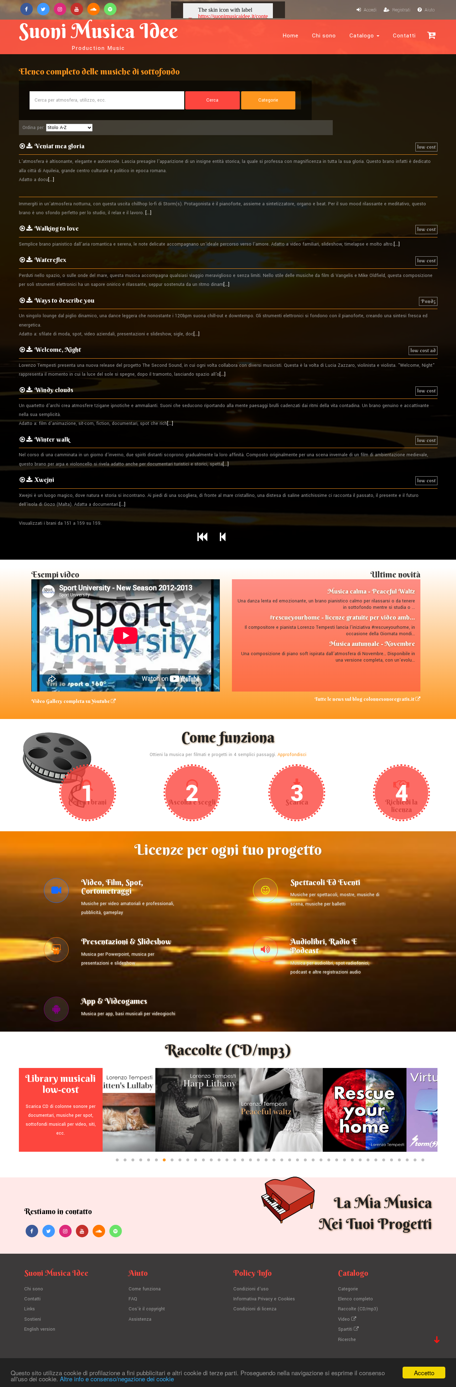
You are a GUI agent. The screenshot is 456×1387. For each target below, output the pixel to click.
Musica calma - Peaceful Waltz (371, 591)
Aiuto (429, 10)
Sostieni (32, 1319)
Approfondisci (292, 754)
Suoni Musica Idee (98, 35)
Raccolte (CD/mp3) (358, 1309)
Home (291, 36)
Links (29, 1309)
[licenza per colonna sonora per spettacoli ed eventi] (265, 892)
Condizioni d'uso (251, 1289)
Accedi (370, 10)
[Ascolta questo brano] (22, 146)
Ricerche (347, 1339)
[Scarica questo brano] (29, 146)
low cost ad (423, 350)
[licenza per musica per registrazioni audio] (265, 951)
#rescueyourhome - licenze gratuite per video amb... (342, 617)
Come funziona (145, 1289)
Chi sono (324, 36)
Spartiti (346, 1329)
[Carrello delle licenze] (431, 35)
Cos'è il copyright (147, 1309)
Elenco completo (355, 1299)
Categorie (348, 1289)
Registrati (400, 10)
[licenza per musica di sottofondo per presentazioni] (56, 951)
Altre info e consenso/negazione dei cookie (117, 1378)
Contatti (404, 36)
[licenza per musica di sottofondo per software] (56, 1011)
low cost (426, 147)
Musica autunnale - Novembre (372, 643)
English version (39, 1329)
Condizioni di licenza (254, 1309)
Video (344, 1319)
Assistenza (140, 1319)
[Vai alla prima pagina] (202, 537)
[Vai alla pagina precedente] (223, 537)
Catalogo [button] (362, 36)
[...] (51, 179)
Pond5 (428, 301)
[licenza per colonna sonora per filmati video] (56, 892)
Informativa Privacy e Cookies (264, 1299)
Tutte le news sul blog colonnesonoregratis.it (365, 699)
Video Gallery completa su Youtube (71, 701)
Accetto (424, 1372)
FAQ (133, 1299)
